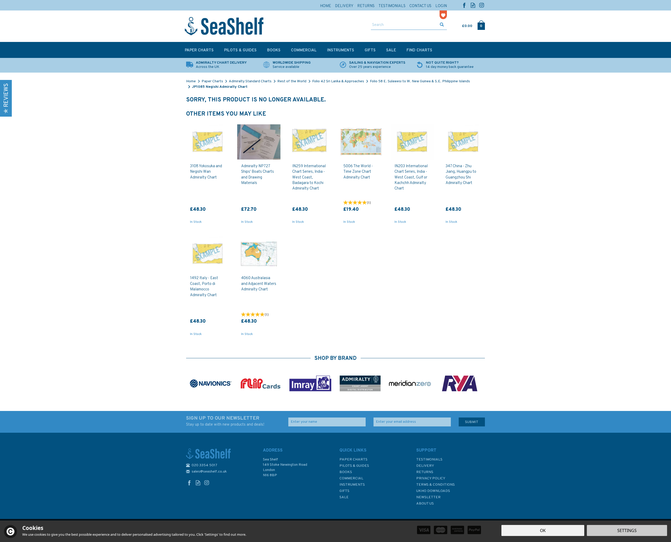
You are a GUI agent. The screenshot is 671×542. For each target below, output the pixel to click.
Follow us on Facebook (464, 5)
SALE (344, 497)
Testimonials (429, 459)
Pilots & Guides (354, 466)
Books (345, 472)
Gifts (344, 491)
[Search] (442, 25)
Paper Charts (353, 459)
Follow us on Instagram (481, 5)
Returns (424, 472)
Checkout (481, 25)
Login (441, 6)
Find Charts (419, 50)
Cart (462, 25)
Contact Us (420, 6)
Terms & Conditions (435, 485)
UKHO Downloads (433, 491)
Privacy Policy (430, 478)
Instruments (352, 485)
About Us (425, 503)
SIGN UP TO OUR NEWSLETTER (225, 421)
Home (325, 6)
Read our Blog (473, 5)
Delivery (425, 466)
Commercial (351, 478)
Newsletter (428, 497)
